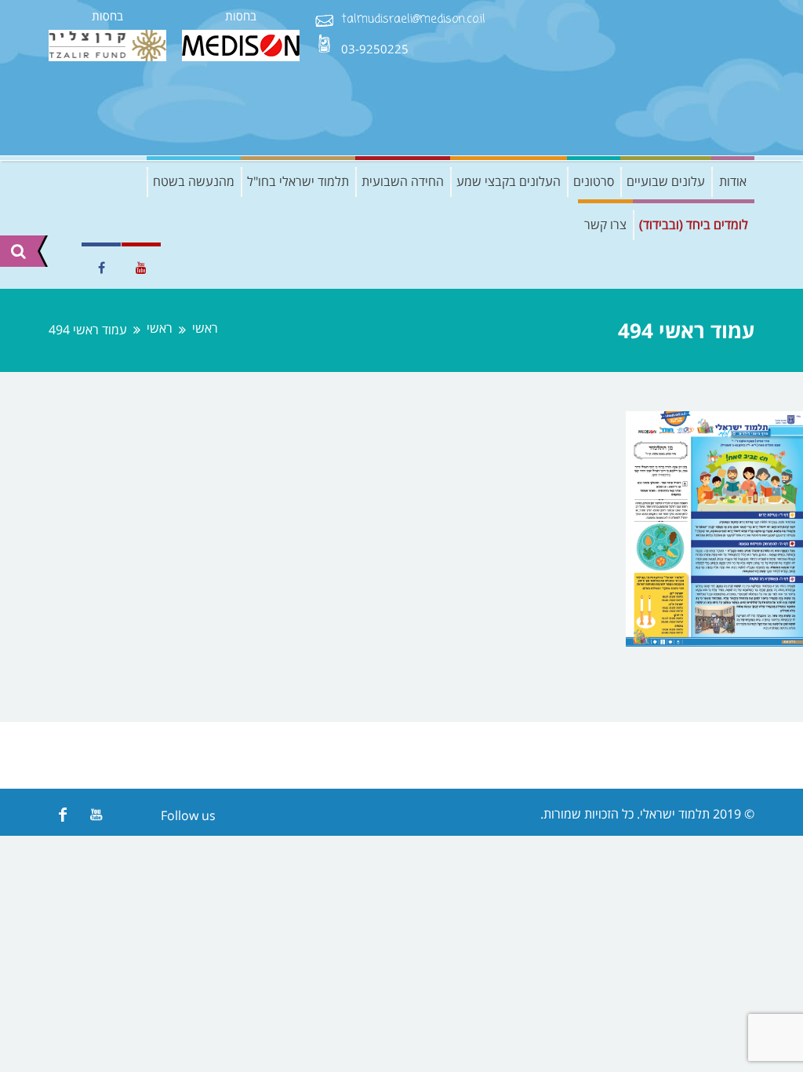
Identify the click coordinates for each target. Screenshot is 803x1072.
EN (60, 267)
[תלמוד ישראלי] (636, 78)
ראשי (205, 328)
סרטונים (593, 181)
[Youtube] (96, 814)
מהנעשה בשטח (193, 181)
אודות (733, 181)
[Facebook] (62, 814)
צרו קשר (605, 224)
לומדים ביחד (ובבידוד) (693, 224)
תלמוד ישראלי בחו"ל (298, 181)
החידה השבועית (403, 181)
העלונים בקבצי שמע (508, 181)
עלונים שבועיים (666, 181)
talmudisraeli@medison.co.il (413, 20)
